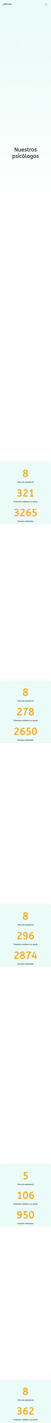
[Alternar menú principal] (46, 4)
